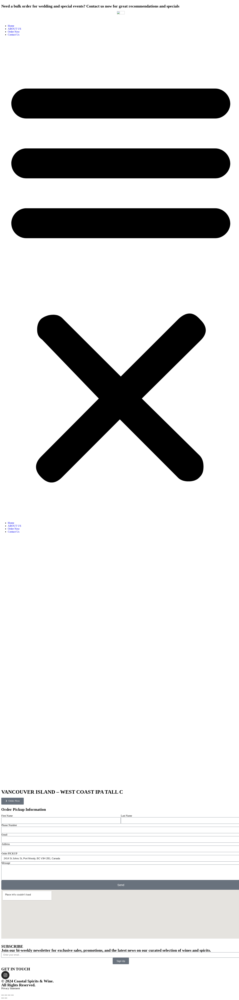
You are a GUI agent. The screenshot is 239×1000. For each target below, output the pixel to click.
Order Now (14, 31)
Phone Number (9, 825)
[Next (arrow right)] (6, 998)
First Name (7, 815)
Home (11, 25)
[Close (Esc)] (2, 995)
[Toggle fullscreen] (9, 995)
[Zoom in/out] (12, 995)
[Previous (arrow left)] (2, 998)
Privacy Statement (10, 988)
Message (5, 863)
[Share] (6, 995)
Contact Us (13, 34)
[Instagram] (5, 975)
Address (5, 844)
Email (4, 834)
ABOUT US (14, 28)
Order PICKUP (9, 853)
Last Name (126, 815)
